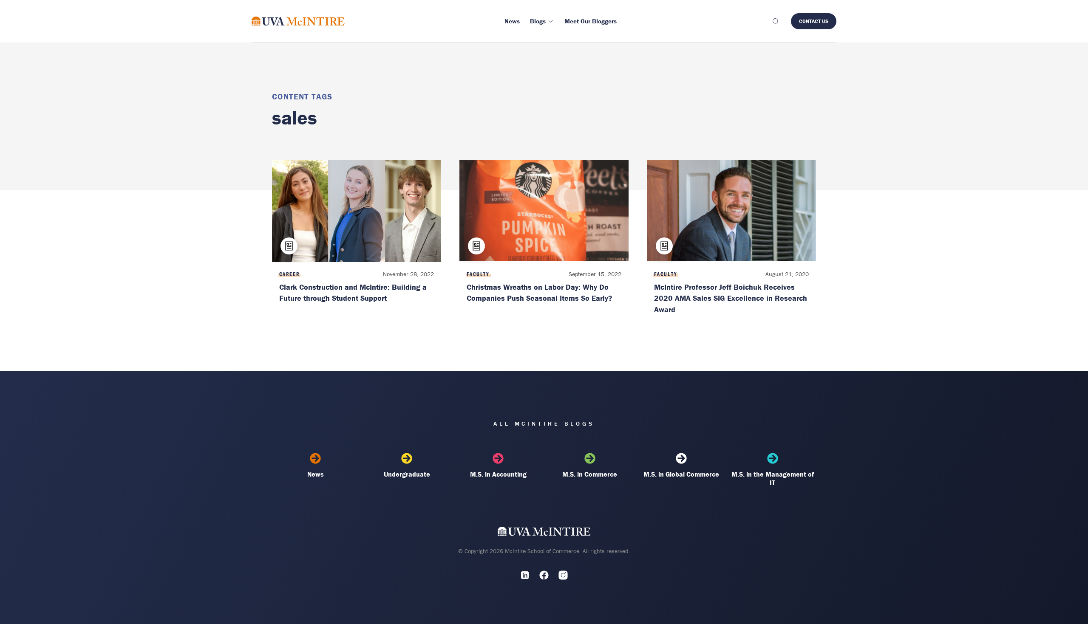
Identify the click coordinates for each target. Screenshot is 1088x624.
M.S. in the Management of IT (772, 478)
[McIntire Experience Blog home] (298, 21)
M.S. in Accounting (498, 474)
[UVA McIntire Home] (544, 533)
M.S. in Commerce (589, 474)
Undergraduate (407, 474)
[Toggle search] (775, 21)
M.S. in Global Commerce (681, 474)
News (315, 474)
